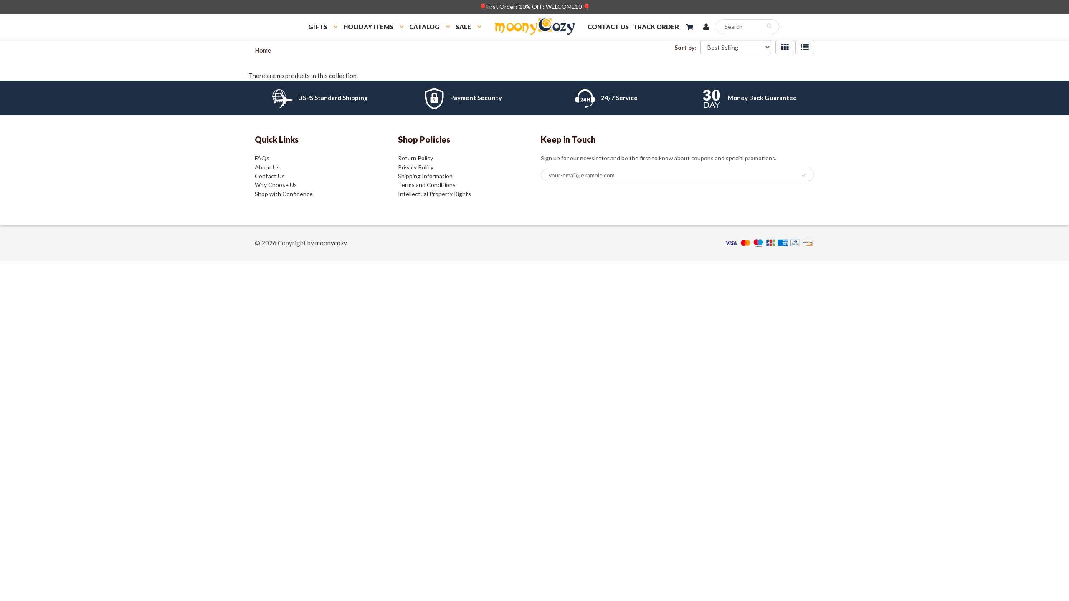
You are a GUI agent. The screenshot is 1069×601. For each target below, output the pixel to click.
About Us (267, 167)
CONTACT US (608, 26)
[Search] (769, 26)
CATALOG (424, 26)
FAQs (262, 158)
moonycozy (331, 243)
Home (263, 50)
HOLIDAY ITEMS (368, 26)
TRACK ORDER (656, 26)
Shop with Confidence (284, 193)
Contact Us (270, 175)
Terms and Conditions (427, 184)
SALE (463, 26)
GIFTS (317, 26)
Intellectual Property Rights (434, 193)
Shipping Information (425, 175)
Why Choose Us (276, 184)
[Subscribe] (804, 175)
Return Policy (415, 158)
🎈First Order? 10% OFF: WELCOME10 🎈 (534, 6)
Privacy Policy (415, 167)
